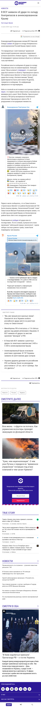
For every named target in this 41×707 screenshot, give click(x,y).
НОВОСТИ (7, 561)
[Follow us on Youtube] (12, 689)
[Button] (15, 31)
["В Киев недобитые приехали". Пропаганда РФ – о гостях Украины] (20, 631)
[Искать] (32, 704)
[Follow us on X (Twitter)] (7, 689)
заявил (9, 44)
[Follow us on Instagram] (16, 689)
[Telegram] (21, 704)
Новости (4, 8)
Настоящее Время (7, 23)
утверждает (22, 70)
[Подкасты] (29, 689)
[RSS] (25, 689)
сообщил (15, 220)
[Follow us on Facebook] (3, 689)
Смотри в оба (10, 606)
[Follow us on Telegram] (20, 689)
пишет (3, 92)
